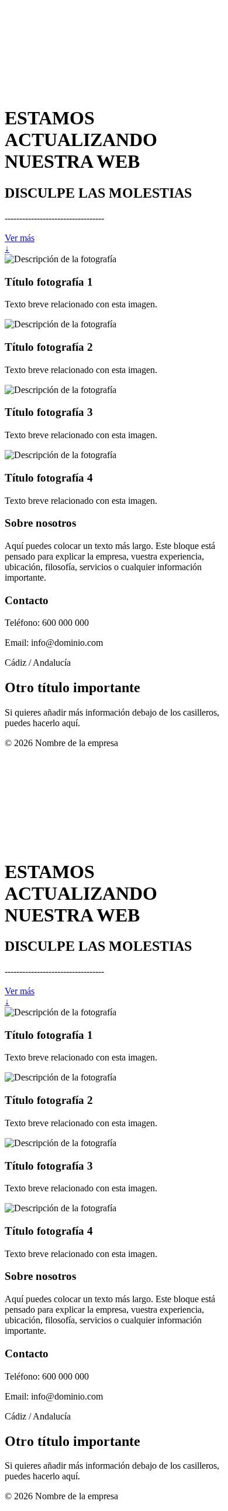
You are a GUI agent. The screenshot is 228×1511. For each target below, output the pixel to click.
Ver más (19, 238)
